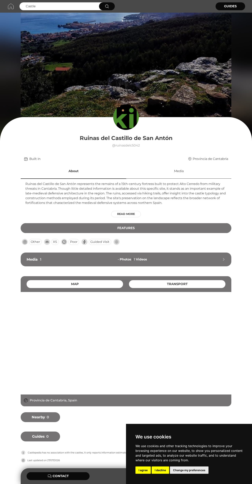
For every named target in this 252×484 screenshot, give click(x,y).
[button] (73, 172)
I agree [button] (143, 470)
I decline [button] (160, 470)
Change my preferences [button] (189, 470)
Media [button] (179, 171)
